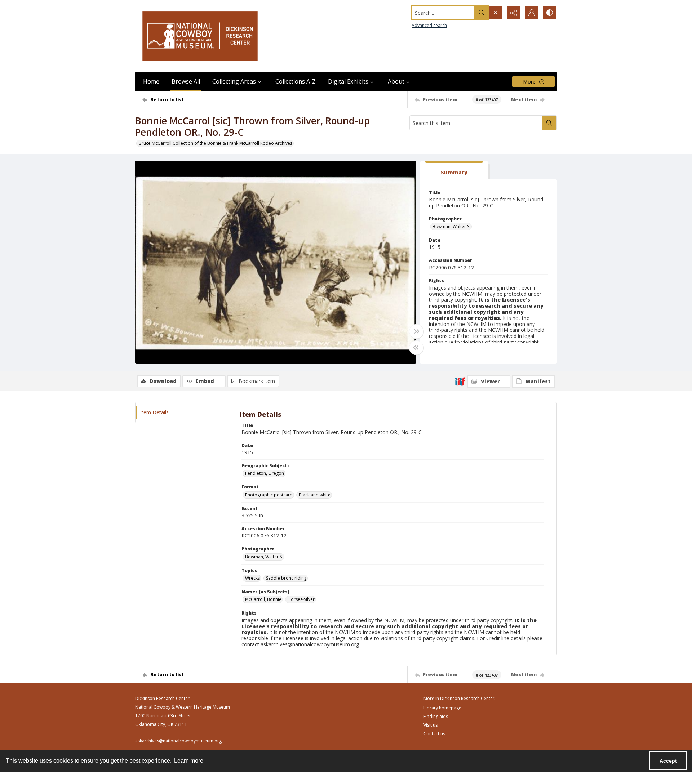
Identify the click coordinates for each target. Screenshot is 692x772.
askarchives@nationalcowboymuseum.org (178, 741)
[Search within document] (549, 123)
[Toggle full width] (416, 331)
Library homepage (442, 708)
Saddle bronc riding (286, 578)
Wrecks (252, 578)
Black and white (315, 495)
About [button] (396, 81)
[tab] (454, 170)
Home (151, 81)
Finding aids (435, 716)
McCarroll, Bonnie (263, 599)
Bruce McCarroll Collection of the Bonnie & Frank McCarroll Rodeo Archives (215, 143)
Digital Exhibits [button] (348, 81)
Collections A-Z (295, 81)
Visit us (430, 725)
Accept (668, 761)
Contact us (434, 734)
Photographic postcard (269, 495)
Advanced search (429, 25)
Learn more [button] (188, 761)
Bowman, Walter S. (451, 226)
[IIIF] (460, 381)
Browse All (186, 81)
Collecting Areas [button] (234, 81)
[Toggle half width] (416, 347)
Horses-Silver (301, 599)
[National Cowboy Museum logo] (200, 36)
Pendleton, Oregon (264, 473)
